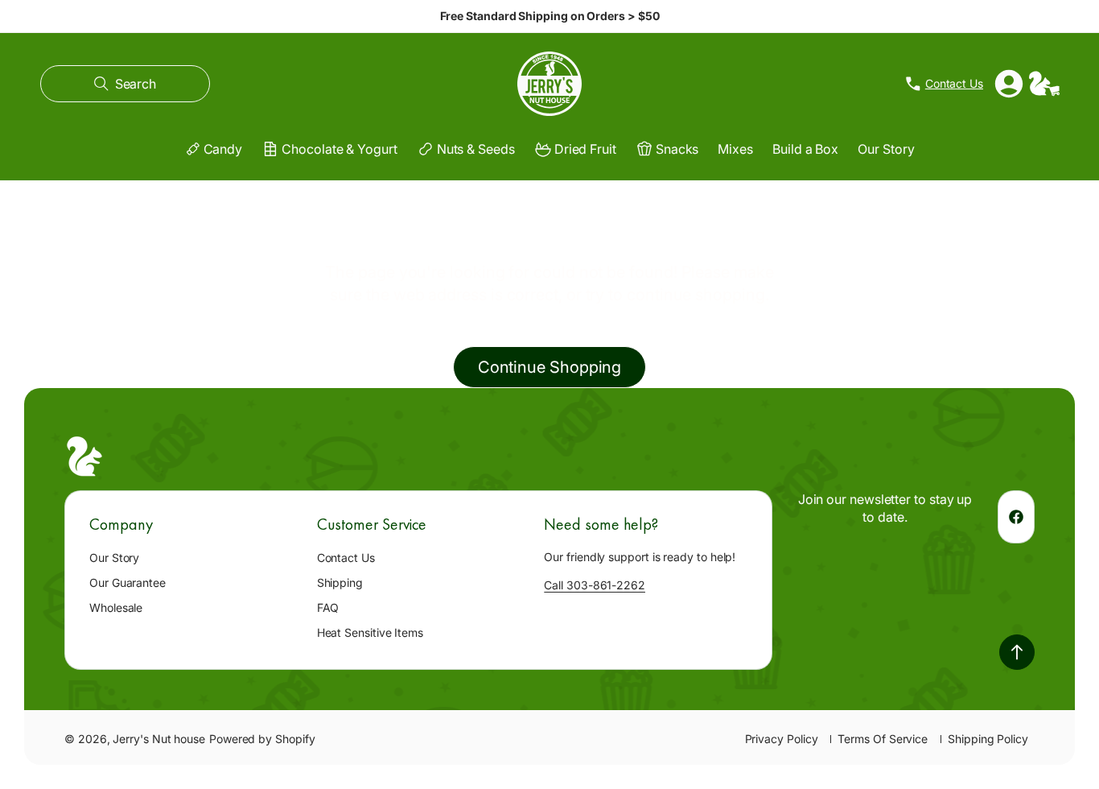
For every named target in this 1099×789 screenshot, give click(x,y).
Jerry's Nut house (159, 739)
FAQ (328, 607)
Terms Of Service (883, 739)
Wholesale (115, 607)
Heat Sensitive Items (370, 632)
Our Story (114, 557)
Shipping (340, 582)
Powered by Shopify (262, 739)
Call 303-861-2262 (594, 585)
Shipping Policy (988, 739)
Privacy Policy (781, 739)
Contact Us (346, 557)
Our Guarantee (127, 582)
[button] (125, 83)
